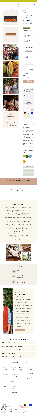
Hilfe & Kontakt (5, 369)
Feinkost (7, 8)
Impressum (13, 381)
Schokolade (11, 8)
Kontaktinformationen (31, 412)
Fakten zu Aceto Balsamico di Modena (14, 396)
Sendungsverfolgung (14, 374)
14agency (26, 411)
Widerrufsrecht (21, 412)
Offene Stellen (13, 386)
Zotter (24, 12)
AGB (11, 379)
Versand (31, 69)
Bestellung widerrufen (20, 370)
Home (3, 8)
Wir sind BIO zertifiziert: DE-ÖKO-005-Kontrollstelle (14, 409)
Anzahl (24, 75)
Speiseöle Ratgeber (4, 381)
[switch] (3, 411)
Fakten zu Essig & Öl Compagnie (14, 389)
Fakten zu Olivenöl (14, 392)
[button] (2, 4)
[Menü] (4, 405)
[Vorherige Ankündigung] (2, 1)
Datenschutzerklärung (15, 376)
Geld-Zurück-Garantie (5, 375)
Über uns (12, 369)
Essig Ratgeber (5, 384)
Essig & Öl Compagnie (14, 411)
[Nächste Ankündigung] (35, 1)
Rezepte (4, 386)
